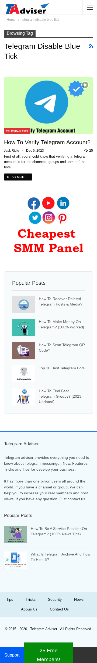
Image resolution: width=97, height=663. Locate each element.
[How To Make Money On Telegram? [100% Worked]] (23, 327)
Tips (9, 599)
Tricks (31, 599)
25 (90, 150)
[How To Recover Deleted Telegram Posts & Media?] (23, 304)
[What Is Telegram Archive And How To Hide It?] (15, 560)
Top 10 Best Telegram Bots (62, 368)
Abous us (29, 609)
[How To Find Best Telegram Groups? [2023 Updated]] (23, 396)
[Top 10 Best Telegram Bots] (23, 374)
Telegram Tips (17, 131)
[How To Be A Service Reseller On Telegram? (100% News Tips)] (15, 534)
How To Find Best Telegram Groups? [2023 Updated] (60, 396)
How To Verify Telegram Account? (47, 142)
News (79, 599)
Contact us (59, 609)
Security (55, 599)
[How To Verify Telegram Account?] (48, 105)
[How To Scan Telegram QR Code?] (23, 350)
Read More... (18, 177)
